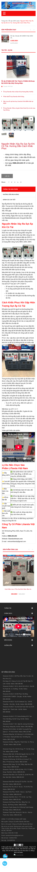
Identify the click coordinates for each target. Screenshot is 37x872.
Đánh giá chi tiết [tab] (9, 199)
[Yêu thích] (31, 119)
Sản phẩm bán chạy (8, 30)
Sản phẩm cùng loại (10, 549)
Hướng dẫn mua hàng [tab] (11, 194)
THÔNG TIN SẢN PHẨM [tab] (10, 189)
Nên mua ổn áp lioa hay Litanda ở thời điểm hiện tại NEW (18, 102)
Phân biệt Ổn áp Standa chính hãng (13, 96)
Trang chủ (4, 21)
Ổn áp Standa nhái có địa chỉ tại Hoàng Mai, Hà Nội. (18, 91)
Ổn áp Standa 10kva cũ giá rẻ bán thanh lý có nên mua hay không (19, 109)
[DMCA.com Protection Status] (18, 844)
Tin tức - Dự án (6, 50)
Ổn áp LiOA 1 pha (14, 21)
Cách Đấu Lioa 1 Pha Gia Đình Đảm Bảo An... (18, 589)
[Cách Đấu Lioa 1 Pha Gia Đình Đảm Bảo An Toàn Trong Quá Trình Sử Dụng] (18, 570)
